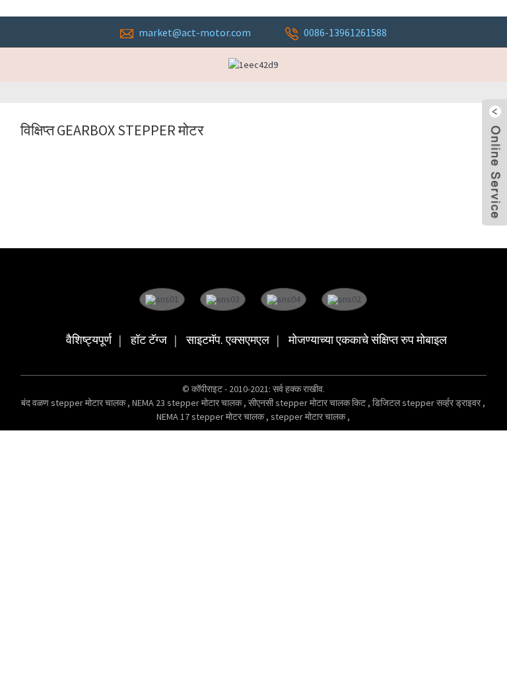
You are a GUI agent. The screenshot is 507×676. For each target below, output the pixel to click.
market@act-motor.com (195, 32)
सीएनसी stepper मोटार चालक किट (308, 403)
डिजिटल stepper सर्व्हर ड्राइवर (427, 403)
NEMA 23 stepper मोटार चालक (188, 403)
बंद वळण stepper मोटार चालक (74, 403)
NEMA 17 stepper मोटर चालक (211, 416)
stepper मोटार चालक (309, 416)
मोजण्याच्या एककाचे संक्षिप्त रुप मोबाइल (367, 339)
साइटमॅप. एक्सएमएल (227, 339)
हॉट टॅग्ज (149, 339)
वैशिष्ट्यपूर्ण (89, 339)
